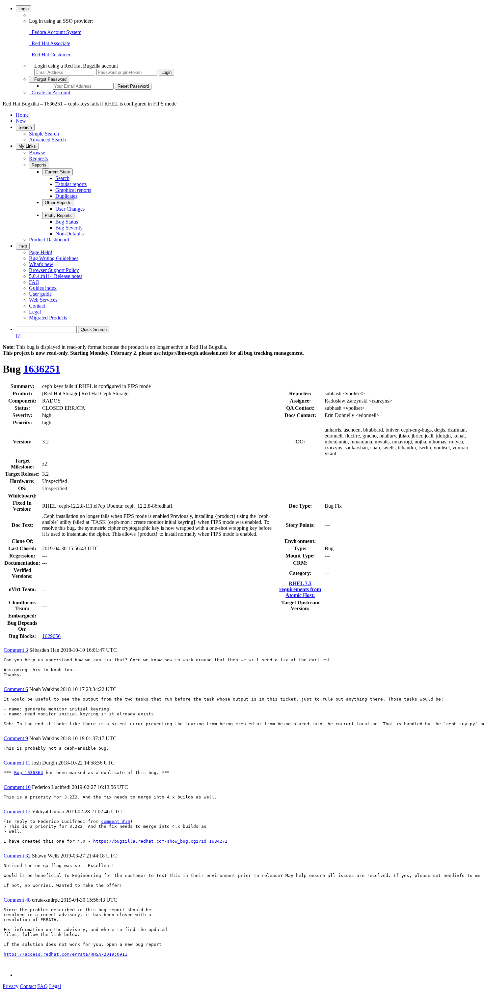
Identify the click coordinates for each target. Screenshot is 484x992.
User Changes (70, 209)
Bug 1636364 (28, 772)
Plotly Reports (58, 215)
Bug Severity (69, 227)
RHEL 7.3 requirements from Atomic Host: (300, 589)
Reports (39, 165)
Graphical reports (73, 190)
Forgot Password (49, 79)
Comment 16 (17, 787)
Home (22, 115)
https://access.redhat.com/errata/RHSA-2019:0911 (65, 954)
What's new (41, 264)
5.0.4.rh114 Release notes (55, 276)
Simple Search (44, 133)
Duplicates (66, 196)
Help (22, 246)
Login (23, 8)
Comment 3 (16, 650)
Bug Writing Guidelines (53, 258)
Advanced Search (47, 139)
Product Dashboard (49, 239)
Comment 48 (17, 900)
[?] (18, 336)
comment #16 (115, 821)
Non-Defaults (69, 233)
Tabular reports (71, 184)
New (21, 121)
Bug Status (66, 222)
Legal (35, 312)
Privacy (10, 986)
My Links (27, 146)
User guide (40, 294)
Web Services (43, 300)
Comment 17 (17, 811)
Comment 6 (16, 689)
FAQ (34, 282)
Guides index (43, 288)
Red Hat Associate (49, 43)
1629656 (51, 636)
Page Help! (40, 252)
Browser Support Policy (54, 270)
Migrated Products (48, 317)
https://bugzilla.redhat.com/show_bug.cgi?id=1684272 (160, 841)
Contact (37, 306)
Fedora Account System (55, 32)
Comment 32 (17, 855)
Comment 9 (16, 738)
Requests (38, 158)
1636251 (41, 369)
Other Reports (58, 202)
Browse (37, 152)
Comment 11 (17, 763)
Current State (57, 171)
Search (25, 127)
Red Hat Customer (49, 54)
